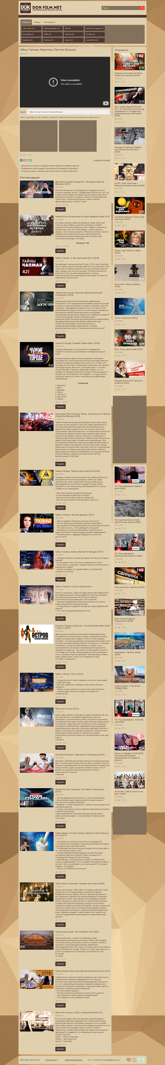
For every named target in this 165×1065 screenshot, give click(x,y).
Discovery (48, 40)
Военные (69, 34)
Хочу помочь (51, 1060)
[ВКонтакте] (21, 160)
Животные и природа (94, 28)
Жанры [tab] (37, 22)
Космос (69, 40)
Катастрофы (28, 34)
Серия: (23, 112)
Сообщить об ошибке (102, 160)
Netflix (47, 34)
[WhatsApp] (30, 160)
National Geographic (52, 28)
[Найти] (142, 8)
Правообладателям (73, 1060)
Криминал (28, 40)
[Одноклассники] (24, 160)
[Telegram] (27, 160)
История (90, 34)
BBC (68, 28)
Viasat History (92, 40)
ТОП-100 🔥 (28, 28)
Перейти (60, 209)
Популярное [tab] (49, 22)
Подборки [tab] (26, 22)
